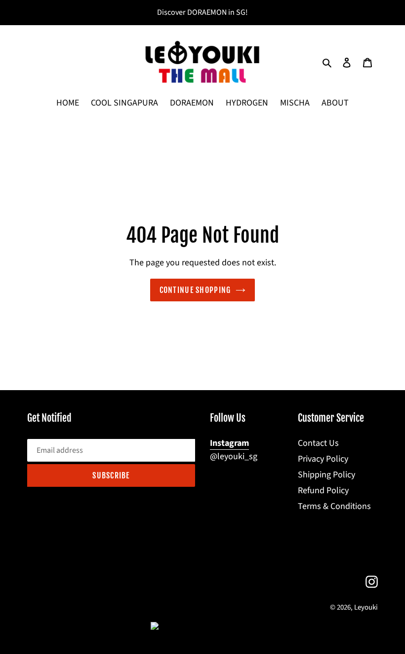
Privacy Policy (323, 459)
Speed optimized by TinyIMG (218, 626)
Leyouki (366, 607)
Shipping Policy (326, 475)
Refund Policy (323, 490)
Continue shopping (195, 290)
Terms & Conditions (334, 506)
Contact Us (318, 443)
